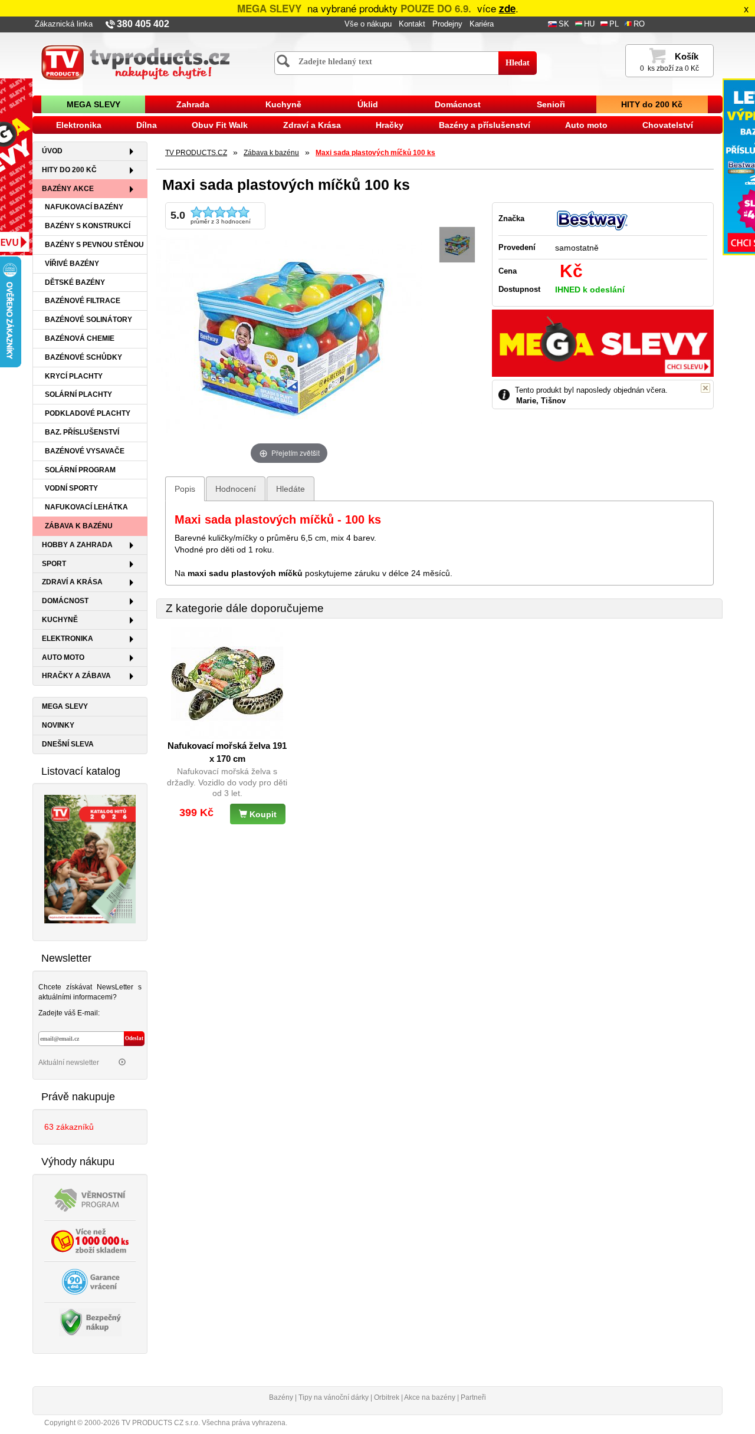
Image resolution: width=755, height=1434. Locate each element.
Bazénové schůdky (83, 357)
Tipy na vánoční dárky (333, 1397)
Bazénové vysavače (84, 451)
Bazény (281, 1397)
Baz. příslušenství (82, 432)
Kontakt (412, 24)
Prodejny (447, 24)
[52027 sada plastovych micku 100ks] (457, 245)
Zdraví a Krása (312, 125)
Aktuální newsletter (69, 1062)
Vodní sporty (71, 488)
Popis (185, 489)
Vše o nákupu (368, 24)
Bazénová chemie (79, 338)
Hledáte (290, 489)
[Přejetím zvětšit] (289, 333)
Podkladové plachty (87, 413)
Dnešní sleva (68, 744)
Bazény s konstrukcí (87, 226)
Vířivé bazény (72, 263)
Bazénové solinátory (88, 319)
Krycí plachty (74, 376)
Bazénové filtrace (82, 301)
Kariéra (482, 24)
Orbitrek (386, 1397)
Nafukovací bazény (84, 207)
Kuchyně (283, 104)
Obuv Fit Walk (220, 125)
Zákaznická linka (64, 24)
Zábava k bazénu (79, 526)
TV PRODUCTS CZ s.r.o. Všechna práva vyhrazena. (204, 1423)
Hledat (517, 62)
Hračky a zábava (76, 676)
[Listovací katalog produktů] (90, 858)
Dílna (146, 125)
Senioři (551, 104)
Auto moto (586, 125)
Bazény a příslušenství (484, 125)
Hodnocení (235, 489)
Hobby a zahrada (77, 545)
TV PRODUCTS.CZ (196, 153)
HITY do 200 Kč (651, 104)
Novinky (58, 725)
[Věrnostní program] (90, 1198)
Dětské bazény (75, 282)
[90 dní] (90, 1280)
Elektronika (78, 125)
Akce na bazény (429, 1397)
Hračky (389, 125)
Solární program (80, 470)
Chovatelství (667, 125)
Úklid (367, 104)
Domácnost (458, 104)
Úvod (52, 151)
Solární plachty (78, 394)
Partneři (473, 1397)
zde (507, 8)
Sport (54, 564)
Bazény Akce (68, 189)
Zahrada (192, 104)
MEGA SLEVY (93, 104)
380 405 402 (143, 24)
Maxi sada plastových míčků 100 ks (375, 153)
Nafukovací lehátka (86, 507)
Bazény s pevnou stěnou (94, 245)
